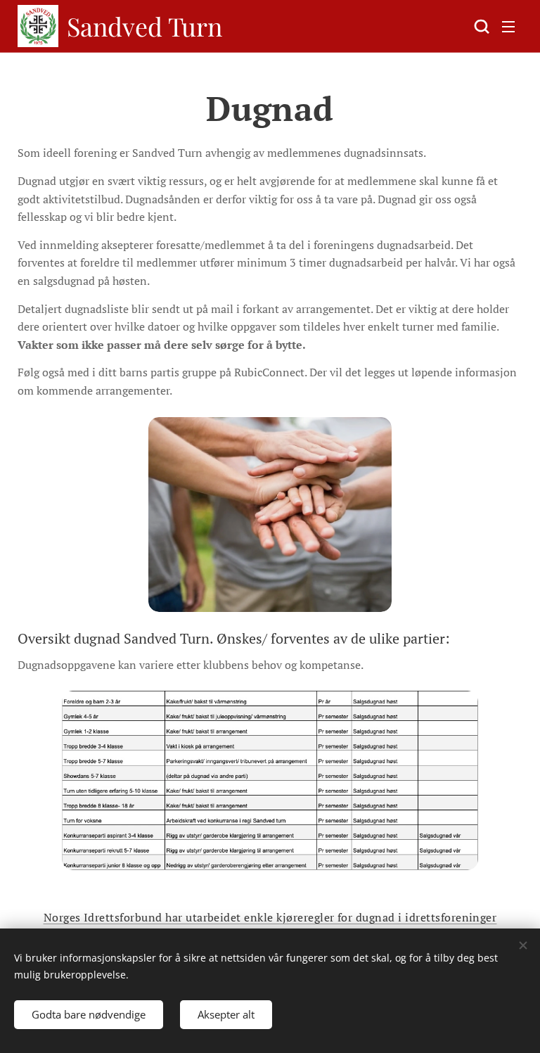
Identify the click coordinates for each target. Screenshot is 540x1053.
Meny (508, 26)
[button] (480, 26)
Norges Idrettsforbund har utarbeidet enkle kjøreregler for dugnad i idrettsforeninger (270, 917)
